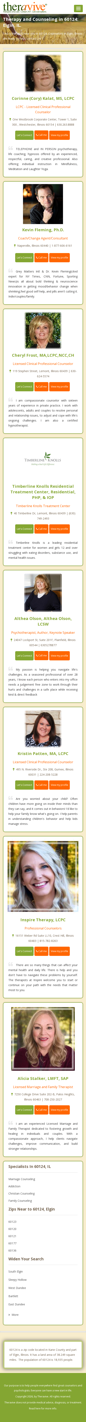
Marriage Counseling (21, 1179)
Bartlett (13, 1296)
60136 (12, 1250)
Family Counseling (20, 1201)
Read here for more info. (43, 1408)
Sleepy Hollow (17, 1280)
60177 (12, 1243)
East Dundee (16, 1304)
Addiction (14, 1186)
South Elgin (15, 1271)
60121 (12, 1236)
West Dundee (17, 1288)
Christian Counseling (21, 1193)
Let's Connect (24, 135)
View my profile (59, 135)
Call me (42, 135)
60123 (12, 1222)
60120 (12, 1229)
